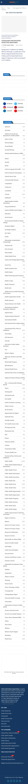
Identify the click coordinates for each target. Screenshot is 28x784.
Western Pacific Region (15, 631)
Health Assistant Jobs (15, 268)
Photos (15, 438)
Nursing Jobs (15, 392)
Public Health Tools (15, 505)
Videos (15, 621)
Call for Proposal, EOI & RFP (15, 169)
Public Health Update (8, 45)
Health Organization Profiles (8, 743)
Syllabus (15, 569)
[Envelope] (20, 781)
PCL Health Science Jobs (15, 424)
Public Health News (15, 484)
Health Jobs (15, 288)
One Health (15, 399)
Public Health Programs (15, 498)
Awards (15, 162)
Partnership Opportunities (8, 759)
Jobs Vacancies (15, 337)
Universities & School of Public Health (14, 606)
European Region (15, 226)
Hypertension (15, 312)
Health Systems (15, 300)
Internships (15, 334)
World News (15, 639)
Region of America (15, 518)
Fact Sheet (15, 233)
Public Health (15, 461)
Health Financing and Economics (15, 276)
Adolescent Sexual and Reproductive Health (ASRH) (14, 134)
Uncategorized (15, 591)
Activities (15, 130)
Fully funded (15, 252)
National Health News (15, 369)
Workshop (15, 635)
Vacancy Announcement (15, 610)
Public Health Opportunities (15, 491)
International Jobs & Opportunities (15, 323)
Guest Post (15, 265)
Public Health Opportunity (15, 495)
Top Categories (5, 729)
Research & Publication (15, 532)
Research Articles (15, 536)
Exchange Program (15, 229)
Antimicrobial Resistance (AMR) (15, 153)
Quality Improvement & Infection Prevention (14, 513)
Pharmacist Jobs (15, 431)
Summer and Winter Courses (15, 557)
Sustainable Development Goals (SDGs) (14, 565)
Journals (15, 341)
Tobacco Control (15, 576)
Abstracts (15, 127)
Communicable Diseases (15, 180)
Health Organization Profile (15, 297)
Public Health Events (15, 470)
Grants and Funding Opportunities (15, 260)
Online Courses (15, 406)
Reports (15, 521)
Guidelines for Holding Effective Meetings (11, 41)
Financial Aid (15, 245)
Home (3, 8)
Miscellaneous (15, 365)
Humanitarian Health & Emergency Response (14, 308)
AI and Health (15, 146)
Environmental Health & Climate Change (14, 221)
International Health (15, 320)
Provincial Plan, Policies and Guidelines (14, 456)
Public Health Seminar (15, 502)
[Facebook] (8, 781)
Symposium (15, 573)
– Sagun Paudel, (6, 703)
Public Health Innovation (15, 477)
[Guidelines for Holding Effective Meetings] (14, 24)
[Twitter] (11, 781)
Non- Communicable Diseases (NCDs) (14, 383)
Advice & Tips (15, 139)
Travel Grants (15, 583)
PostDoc (15, 445)
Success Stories (15, 553)
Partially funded (15, 420)
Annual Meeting (15, 150)
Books (15, 165)
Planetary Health (15, 442)
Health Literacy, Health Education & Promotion (14, 292)
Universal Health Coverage (15, 598)
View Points (15, 624)
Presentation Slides (15, 449)
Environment (15, 217)
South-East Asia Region (15, 550)
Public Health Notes (15, 488)
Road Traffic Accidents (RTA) (15, 539)
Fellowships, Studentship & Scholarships (14, 241)
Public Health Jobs (15, 480)
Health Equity (15, 272)
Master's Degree (15, 353)
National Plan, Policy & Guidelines (15, 373)
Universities (15, 601)
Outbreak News (15, 416)
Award (15, 158)
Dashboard (15, 198)
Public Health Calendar (7, 735)
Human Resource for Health (15, 304)
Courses (15, 194)
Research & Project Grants (15, 525)
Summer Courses (15, 560)
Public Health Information (15, 473)
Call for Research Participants (15, 173)
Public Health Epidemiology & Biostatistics (14, 465)
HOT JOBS (4, 707)
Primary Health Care (15, 452)
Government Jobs (5, 726)
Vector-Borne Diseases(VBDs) (15, 617)
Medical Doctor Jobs (6, 713)
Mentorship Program (15, 362)
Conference (15, 187)
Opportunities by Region (15, 413)
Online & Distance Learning (15, 402)
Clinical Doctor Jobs (15, 176)
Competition (15, 183)
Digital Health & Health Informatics (14, 202)
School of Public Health (15, 543)
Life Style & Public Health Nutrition (14, 345)
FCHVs (15, 236)
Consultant (15, 190)
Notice (15, 388)
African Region (15, 142)
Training (15, 580)
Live (15, 349)
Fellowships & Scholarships (8, 738)
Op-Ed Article (15, 409)
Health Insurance (15, 284)
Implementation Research (15, 316)
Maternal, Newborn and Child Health (14, 357)
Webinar (15, 628)
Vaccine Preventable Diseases (15, 614)
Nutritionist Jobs (15, 395)
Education (15, 213)
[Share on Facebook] (8, 63)
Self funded (15, 546)
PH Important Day (15, 427)
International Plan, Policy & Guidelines (14, 329)
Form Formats (15, 249)
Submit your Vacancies (7, 756)
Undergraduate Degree (15, 594)
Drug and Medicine (15, 206)
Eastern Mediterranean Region (15, 210)
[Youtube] (17, 781)
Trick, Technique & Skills (15, 587)
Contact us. (20, 777)
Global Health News (15, 256)
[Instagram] (14, 781)
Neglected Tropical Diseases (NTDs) (15, 378)
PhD (15, 434)
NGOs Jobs (4, 723)
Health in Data (15, 281)
